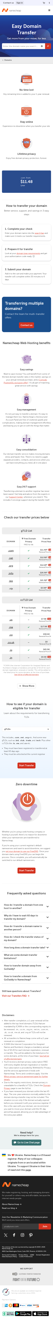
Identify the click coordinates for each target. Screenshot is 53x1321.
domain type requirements (28, 253)
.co (11, 634)
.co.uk (10, 642)
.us (10, 619)
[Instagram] (22, 1235)
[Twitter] (5, 1235)
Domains (8, 60)
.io (10, 650)
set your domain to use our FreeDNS (22, 851)
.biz (11, 581)
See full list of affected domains (26, 675)
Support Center (16, 497)
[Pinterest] (31, 1235)
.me (11, 627)
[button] (26, 906)
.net (11, 558)
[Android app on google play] (23, 1313)
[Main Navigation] (49, 10)
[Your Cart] (44, 2)
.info (10, 573)
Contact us (8, 3)
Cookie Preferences (26, 1256)
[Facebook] (14, 1235)
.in (10, 657)
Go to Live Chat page (28, 1142)
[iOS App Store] (40, 1313)
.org (11, 565)
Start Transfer (26, 765)
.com (11, 550)
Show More (28, 686)
